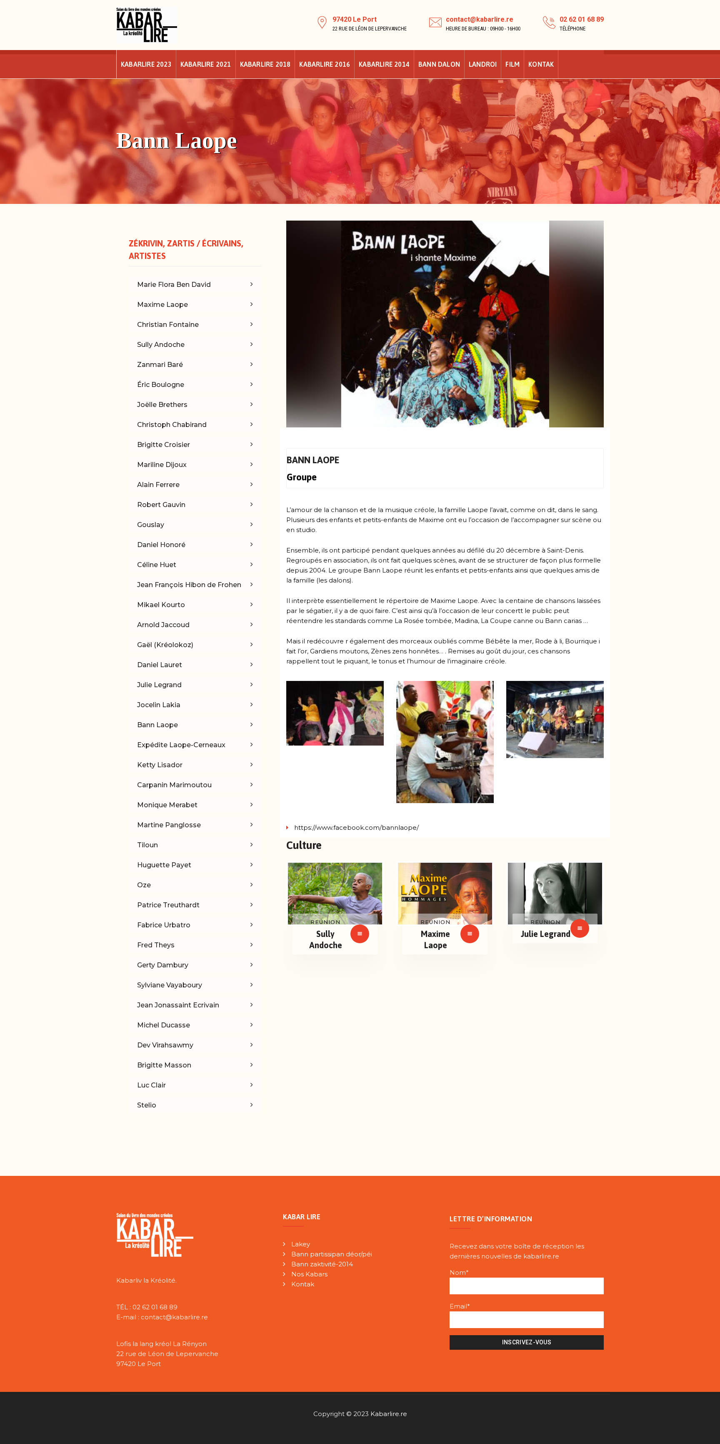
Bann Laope (157, 725)
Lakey (300, 1244)
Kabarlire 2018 (265, 64)
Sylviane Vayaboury (169, 985)
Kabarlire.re (388, 1414)
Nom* (459, 1272)
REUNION (325, 922)
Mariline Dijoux (162, 465)
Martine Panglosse (169, 825)
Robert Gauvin (161, 505)
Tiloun (147, 845)
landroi (483, 64)
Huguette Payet (164, 865)
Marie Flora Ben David (174, 285)
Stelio (146, 1105)
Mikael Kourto (161, 605)
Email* (460, 1306)
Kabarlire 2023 (146, 64)
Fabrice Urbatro (163, 925)
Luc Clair (151, 1085)
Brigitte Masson (164, 1065)
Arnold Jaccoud (163, 625)
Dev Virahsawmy (165, 1045)
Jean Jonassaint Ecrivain (178, 1005)
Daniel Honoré (161, 545)
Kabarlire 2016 (324, 64)
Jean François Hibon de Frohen (189, 585)
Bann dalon (439, 64)
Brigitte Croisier (163, 445)
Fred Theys (156, 945)
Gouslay (150, 525)
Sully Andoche (161, 345)
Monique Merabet (167, 805)
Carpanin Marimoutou (174, 785)
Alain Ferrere (158, 485)
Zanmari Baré (160, 365)
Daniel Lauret (159, 665)
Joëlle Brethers (162, 405)
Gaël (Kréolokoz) (165, 645)
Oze (144, 885)
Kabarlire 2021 (205, 64)
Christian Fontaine (168, 325)
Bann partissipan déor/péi (331, 1254)
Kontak (541, 64)
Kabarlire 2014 (384, 64)
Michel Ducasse (163, 1025)
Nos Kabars (309, 1274)
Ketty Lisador (159, 765)
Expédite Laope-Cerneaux (181, 745)
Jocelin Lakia (158, 705)
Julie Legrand (545, 934)
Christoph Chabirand (172, 425)
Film (512, 64)
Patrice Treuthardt (168, 905)
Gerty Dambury (162, 965)
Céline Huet (156, 565)
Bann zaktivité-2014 (322, 1264)
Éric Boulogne (160, 385)
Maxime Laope (162, 305)
